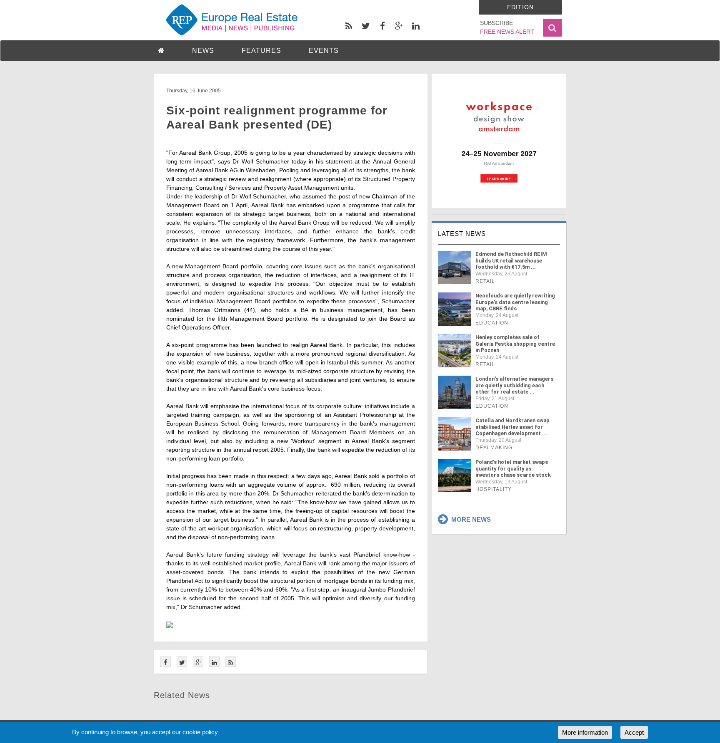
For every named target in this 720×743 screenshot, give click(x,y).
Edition (520, 7)
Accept (634, 732)
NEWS (203, 50)
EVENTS (324, 50)
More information (585, 732)
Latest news (462, 233)
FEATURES (261, 50)
